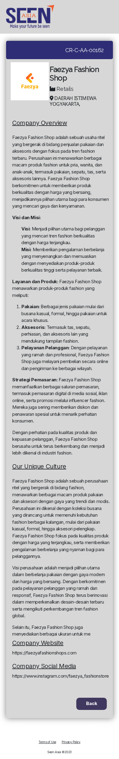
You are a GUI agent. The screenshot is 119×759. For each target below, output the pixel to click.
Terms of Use (47, 742)
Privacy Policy (71, 742)
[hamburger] (113, 16)
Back (91, 703)
